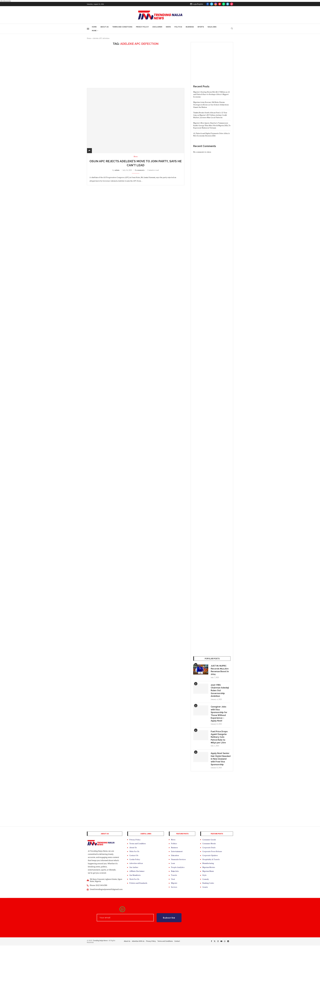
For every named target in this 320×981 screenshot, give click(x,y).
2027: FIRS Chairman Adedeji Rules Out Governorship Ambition (220, 690)
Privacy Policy (142, 27)
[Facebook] (207, 4)
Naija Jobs (212, 27)
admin (117, 170)
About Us (104, 27)
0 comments (139, 170)
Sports (201, 27)
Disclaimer (157, 27)
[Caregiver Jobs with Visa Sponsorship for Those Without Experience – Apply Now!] (200, 710)
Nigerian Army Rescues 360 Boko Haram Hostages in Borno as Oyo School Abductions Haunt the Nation (211, 104)
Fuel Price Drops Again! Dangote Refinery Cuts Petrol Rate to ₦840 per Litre (219, 737)
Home (94, 27)
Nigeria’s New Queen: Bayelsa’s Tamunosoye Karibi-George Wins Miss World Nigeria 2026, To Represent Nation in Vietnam (211, 125)
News (168, 27)
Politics (178, 27)
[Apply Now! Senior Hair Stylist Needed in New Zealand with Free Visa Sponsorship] (200, 757)
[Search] (232, 29)
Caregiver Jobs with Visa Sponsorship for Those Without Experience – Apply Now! (219, 714)
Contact (177, 941)
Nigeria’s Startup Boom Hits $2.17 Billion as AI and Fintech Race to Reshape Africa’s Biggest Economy (211, 94)
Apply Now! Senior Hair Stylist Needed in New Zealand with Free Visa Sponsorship (220, 759)
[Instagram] (215, 4)
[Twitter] (211, 4)
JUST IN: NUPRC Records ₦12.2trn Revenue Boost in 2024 (220, 670)
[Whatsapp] (223, 4)
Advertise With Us (138, 941)
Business (190, 27)
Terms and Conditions (122, 27)
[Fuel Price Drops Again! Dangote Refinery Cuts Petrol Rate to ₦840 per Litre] (200, 735)
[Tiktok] (231, 4)
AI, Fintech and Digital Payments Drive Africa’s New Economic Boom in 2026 (211, 134)
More (94, 31)
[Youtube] (219, 4)
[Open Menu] (88, 29)
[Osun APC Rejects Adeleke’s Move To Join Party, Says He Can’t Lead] (135, 120)
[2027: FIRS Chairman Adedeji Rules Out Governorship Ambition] (200, 689)
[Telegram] (227, 4)
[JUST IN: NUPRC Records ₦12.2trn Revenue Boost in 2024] (200, 670)
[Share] (89, 150)
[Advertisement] (135, 66)
